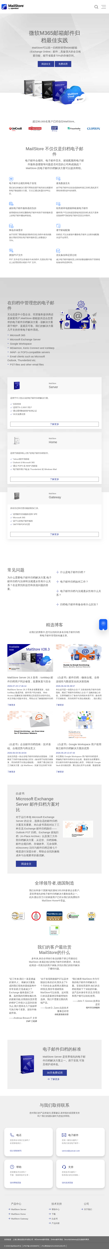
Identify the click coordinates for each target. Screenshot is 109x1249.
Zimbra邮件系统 (57, 1240)
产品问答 (56, 1223)
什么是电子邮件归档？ (73, 572)
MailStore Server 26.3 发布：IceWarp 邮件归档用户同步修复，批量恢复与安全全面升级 (30, 681)
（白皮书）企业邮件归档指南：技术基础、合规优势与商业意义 (29, 746)
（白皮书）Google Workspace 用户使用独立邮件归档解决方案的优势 (78, 746)
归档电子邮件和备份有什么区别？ (79, 604)
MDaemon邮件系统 (41, 1240)
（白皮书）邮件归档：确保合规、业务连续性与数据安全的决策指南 (77, 679)
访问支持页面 (67, 1183)
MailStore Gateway (19, 1219)
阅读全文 (46, 64)
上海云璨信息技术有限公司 (23, 1240)
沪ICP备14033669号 (31, 1246)
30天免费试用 (55, 1072)
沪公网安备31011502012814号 (53, 1246)
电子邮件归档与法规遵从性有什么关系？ (78, 593)
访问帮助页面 (15, 1183)
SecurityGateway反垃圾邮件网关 (76, 1240)
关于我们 (88, 1209)
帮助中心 (56, 1209)
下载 (54, 1214)
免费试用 (63, 64)
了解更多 (54, 424)
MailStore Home (18, 1214)
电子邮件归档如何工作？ (74, 581)
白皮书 (55, 1219)
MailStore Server (18, 1209)
